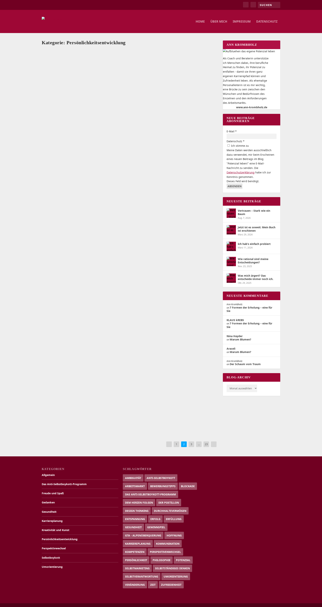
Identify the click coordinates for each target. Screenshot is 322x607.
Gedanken (115, 67)
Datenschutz (266, 22)
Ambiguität (133, 478)
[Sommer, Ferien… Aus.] (126, 250)
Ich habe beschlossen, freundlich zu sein (72, 161)
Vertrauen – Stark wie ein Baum (254, 212)
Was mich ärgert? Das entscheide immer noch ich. (255, 277)
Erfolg (155, 519)
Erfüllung (173, 519)
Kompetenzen (134, 552)
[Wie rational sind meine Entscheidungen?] (231, 261)
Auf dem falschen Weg (60, 403)
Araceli (231, 348)
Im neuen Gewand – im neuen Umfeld (71, 211)
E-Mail (232, 131)
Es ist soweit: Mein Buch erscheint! (69, 111)
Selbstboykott (189, 67)
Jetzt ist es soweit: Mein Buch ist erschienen (256, 228)
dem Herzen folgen (139, 502)
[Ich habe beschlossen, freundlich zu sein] (130, 150)
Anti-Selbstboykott (161, 478)
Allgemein (103, 67)
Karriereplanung (143, 67)
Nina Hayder (235, 336)
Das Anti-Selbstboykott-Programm (64, 484)
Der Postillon (168, 502)
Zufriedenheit (171, 584)
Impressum (242, 22)
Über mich (218, 22)
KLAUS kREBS (235, 320)
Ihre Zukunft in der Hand (62, 357)
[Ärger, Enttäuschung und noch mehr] (130, 50)
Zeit (153, 584)
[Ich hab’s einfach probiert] (231, 246)
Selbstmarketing (137, 568)
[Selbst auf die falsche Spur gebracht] (130, 296)
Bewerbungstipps (163, 486)
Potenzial (183, 560)
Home (200, 22)
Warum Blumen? (240, 339)
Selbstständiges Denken (172, 568)
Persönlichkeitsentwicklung (167, 67)
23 (206, 444)
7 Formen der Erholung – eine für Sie (249, 309)
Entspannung (135, 519)
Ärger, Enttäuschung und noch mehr (70, 61)
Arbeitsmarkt (135, 486)
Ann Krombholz (71, 67)
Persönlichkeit (136, 560)
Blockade (188, 486)
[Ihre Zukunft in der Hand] (125, 346)
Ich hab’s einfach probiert (254, 244)
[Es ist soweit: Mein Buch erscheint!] (130, 100)
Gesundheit (127, 67)
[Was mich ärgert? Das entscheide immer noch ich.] (231, 278)
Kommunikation (167, 543)
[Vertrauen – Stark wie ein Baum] (231, 213)
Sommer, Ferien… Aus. (61, 261)
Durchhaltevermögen (170, 511)
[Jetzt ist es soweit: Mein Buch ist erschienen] (231, 229)
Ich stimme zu (239, 145)
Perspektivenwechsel (165, 552)
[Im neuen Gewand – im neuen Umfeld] (130, 200)
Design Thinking (137, 511)
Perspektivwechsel (84, 121)
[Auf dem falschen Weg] (130, 392)
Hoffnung (174, 535)
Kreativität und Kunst (181, 117)
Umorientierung (118, 121)
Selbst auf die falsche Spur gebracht (69, 307)
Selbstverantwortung (141, 576)
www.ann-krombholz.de (251, 107)
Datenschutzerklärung (241, 172)
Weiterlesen (56, 86)
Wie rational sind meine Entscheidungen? (253, 260)
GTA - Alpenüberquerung (143, 535)
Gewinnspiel (156, 527)
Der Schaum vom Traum (245, 364)
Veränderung (135, 584)
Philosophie (162, 560)
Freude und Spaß (118, 117)
